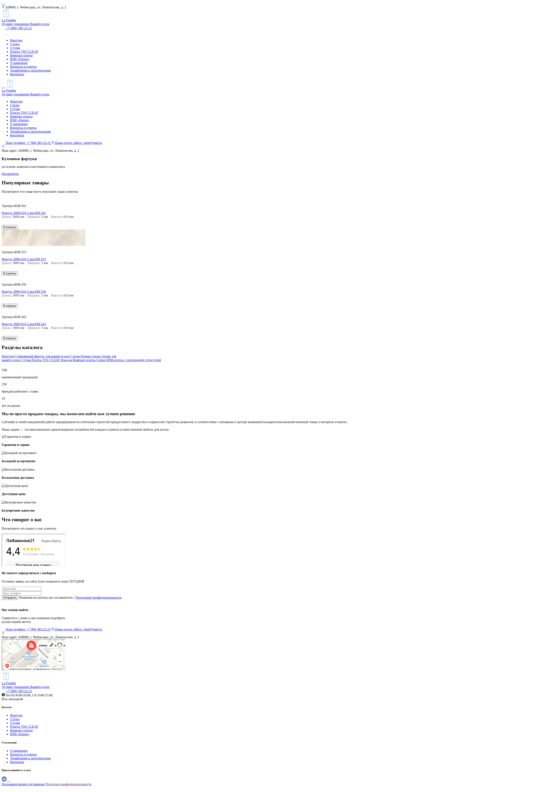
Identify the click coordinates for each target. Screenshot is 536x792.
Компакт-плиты (21, 55)
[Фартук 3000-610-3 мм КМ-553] (43, 245)
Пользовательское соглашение (23, 784)
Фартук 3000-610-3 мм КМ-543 (24, 324)
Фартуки (16, 40)
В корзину (9, 227)
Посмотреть (10, 174)
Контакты (17, 74)
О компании (19, 63)
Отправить (10, 597)
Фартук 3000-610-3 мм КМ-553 (24, 259)
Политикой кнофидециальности (99, 597)
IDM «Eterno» (20, 59)
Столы (14, 44)
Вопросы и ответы (23, 66)
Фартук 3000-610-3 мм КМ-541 (24, 213)
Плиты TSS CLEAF (24, 51)
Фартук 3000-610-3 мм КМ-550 (24, 291)
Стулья (15, 48)
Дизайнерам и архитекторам (30, 70)
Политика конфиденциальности (68, 784)
